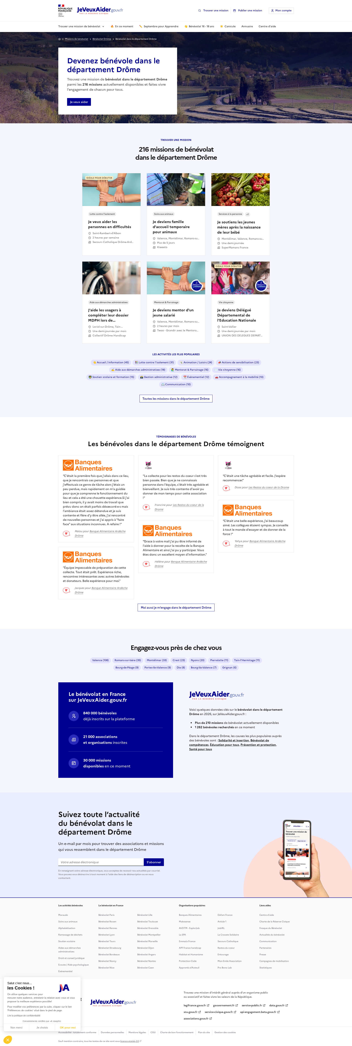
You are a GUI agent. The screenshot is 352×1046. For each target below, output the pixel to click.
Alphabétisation (66, 928)
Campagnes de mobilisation (274, 961)
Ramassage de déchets (70, 934)
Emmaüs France (187, 941)
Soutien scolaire (66, 941)
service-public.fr (252, 1005)
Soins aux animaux (67, 921)
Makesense (184, 921)
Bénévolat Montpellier (149, 934)
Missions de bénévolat (76, 39)
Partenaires (265, 948)
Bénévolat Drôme (102, 39)
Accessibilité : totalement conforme (77, 1032)
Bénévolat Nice (106, 967)
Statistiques (265, 967)
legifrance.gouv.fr (195, 1005)
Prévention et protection (258, 745)
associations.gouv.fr (196, 1019)
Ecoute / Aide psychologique (73, 964)
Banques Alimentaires (190, 915)
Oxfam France (225, 915)
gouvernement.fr (223, 1005)
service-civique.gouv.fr (219, 1012)
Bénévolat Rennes (107, 928)
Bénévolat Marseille (147, 941)
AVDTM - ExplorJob (189, 928)
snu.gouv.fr (190, 1012)
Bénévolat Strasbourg (109, 948)
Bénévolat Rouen (107, 921)
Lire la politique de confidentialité (23, 1015)
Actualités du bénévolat (272, 934)
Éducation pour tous (224, 745)
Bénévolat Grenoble (147, 928)
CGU (153, 1032)
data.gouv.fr (277, 1005)
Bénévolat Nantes (146, 961)
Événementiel (65, 971)
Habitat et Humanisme (191, 954)
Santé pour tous (200, 749)
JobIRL (221, 928)
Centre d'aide (266, 915)
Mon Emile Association (229, 961)
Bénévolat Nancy (107, 961)
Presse (262, 954)
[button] (7, 1039)
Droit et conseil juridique (71, 958)
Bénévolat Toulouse (147, 921)
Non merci (16, 1027)
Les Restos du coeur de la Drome (268, 487)
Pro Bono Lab (225, 967)
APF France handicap (190, 948)
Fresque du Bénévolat (270, 928)
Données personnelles (112, 1032)
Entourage (223, 954)
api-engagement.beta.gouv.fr (258, 1012)
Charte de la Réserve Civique (274, 921)
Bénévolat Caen (145, 967)
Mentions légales (137, 1032)
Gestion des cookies (225, 1032)
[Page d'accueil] (100, 10)
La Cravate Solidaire (228, 934)
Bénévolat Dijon (145, 948)
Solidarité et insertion (233, 740)
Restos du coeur (226, 948)
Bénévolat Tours (106, 941)
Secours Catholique (228, 941)
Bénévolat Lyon (106, 934)
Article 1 (222, 921)
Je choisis (42, 1027)
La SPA (182, 934)
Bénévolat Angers (146, 954)
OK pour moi (68, 1027)
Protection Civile (188, 961)
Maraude (63, 915)
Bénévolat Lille (144, 915)
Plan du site (204, 1032)
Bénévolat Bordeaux (109, 954)
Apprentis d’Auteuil (189, 967)
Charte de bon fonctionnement (176, 1032)
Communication (267, 941)
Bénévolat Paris (106, 915)
